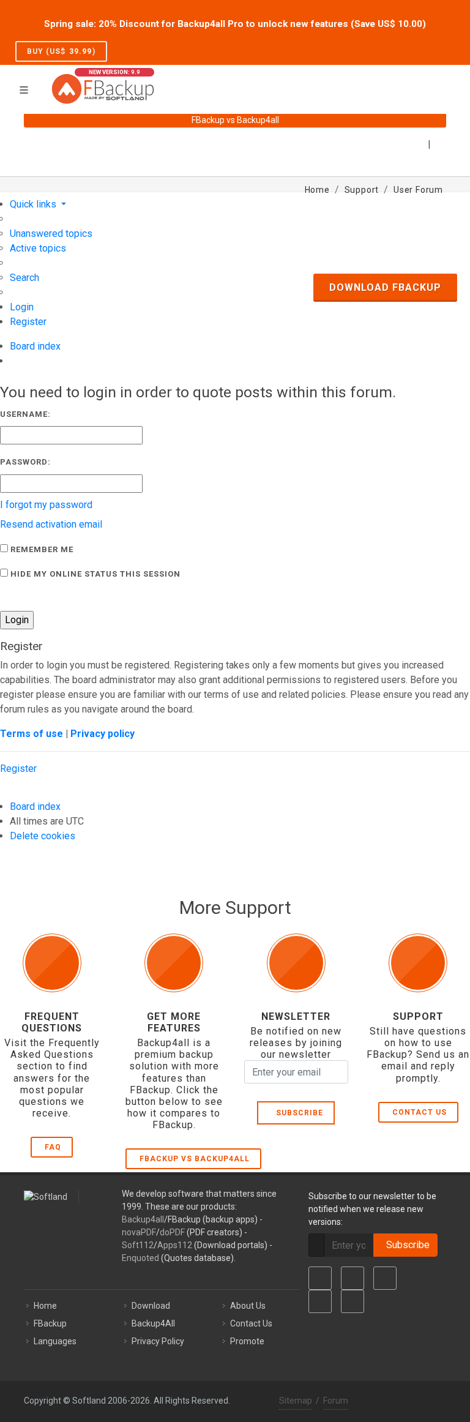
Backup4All (153, 1323)
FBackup (50, 1323)
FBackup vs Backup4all (195, 1158)
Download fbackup (385, 287)
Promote (247, 1341)
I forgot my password (46, 505)
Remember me (40, 549)
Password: (25, 461)
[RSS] (352, 1301)
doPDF (172, 1232)
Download (151, 1306)
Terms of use (31, 733)
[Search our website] (442, 81)
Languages (55, 1341)
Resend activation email (51, 524)
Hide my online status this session (94, 573)
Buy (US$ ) (61, 51)
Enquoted (140, 1258)
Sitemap (295, 1400)
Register (18, 768)
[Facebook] (320, 1278)
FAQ (53, 1147)
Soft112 (138, 1245)
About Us (248, 1306)
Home (45, 1306)
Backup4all (143, 1219)
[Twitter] (352, 1278)
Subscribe (297, 1113)
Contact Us (419, 1112)
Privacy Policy (158, 1341)
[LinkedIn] (385, 1278)
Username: (25, 414)
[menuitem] (51, 233)
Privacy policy (102, 733)
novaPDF (139, 1232)
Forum (335, 1400)
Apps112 (174, 1245)
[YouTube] (320, 1301)
